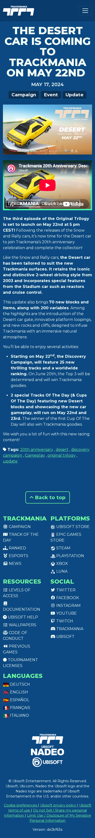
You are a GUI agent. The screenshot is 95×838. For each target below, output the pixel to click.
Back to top (49, 497)
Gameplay (35, 455)
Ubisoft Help (22, 617)
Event (51, 95)
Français (19, 707)
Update (75, 95)
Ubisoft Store (72, 526)
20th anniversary (36, 449)
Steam (62, 548)
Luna (61, 571)
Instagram (68, 605)
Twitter (65, 590)
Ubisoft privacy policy (58, 805)
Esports (18, 555)
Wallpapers (22, 625)
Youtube (66, 613)
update (10, 461)
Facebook (67, 597)
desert (62, 449)
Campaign (23, 95)
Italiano (19, 715)
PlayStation (69, 555)
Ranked (17, 548)
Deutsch (19, 684)
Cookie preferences (21, 805)
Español (19, 700)
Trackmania (69, 628)
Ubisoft (65, 636)
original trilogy (62, 455)
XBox (61, 563)
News (14, 563)
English (18, 692)
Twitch (64, 621)
